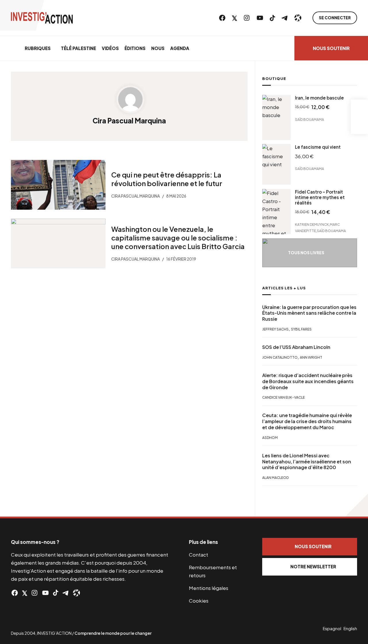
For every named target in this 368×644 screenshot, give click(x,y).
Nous (157, 48)
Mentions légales (208, 588)
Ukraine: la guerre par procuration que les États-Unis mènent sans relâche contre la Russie (309, 313)
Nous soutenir (331, 48)
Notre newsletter (313, 566)
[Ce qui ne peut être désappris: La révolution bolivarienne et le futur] (58, 185)
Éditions (134, 48)
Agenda (179, 48)
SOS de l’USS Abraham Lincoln (296, 347)
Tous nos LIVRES (306, 252)
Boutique (274, 78)
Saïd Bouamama (309, 119)
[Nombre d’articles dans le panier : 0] (359, 108)
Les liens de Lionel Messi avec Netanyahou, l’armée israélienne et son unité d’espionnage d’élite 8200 (306, 462)
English (350, 628)
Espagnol (332, 628)
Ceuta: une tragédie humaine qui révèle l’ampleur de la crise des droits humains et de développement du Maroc (307, 421)
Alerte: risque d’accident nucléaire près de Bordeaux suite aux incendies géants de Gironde (308, 381)
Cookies (198, 600)
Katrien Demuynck (312, 224)
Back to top (356, 505)
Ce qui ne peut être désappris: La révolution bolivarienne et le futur (166, 179)
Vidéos (110, 48)
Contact (198, 554)
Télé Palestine (78, 48)
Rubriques (38, 48)
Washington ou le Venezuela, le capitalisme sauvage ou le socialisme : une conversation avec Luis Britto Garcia (178, 237)
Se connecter (335, 17)
